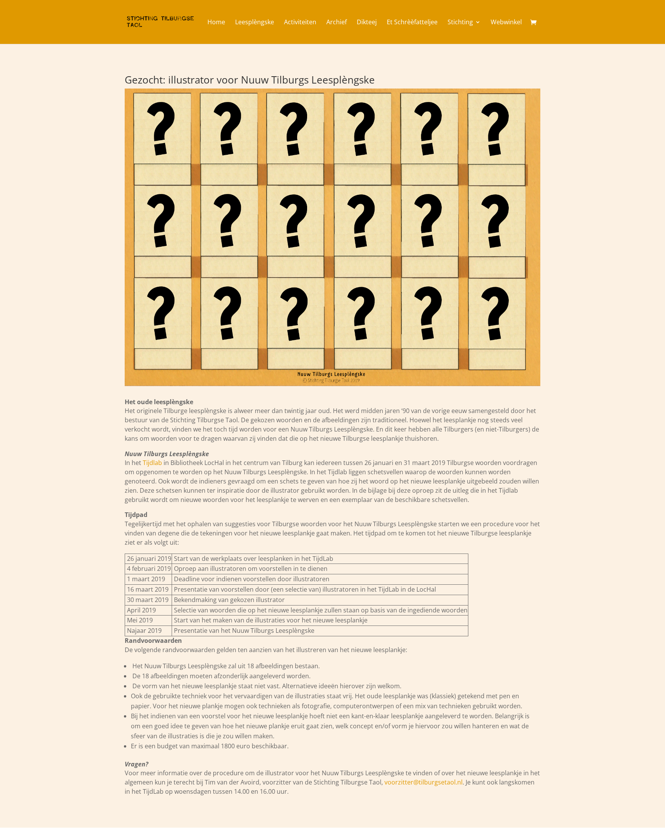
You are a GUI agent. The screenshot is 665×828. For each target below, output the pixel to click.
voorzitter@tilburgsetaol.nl (423, 782)
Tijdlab (152, 462)
